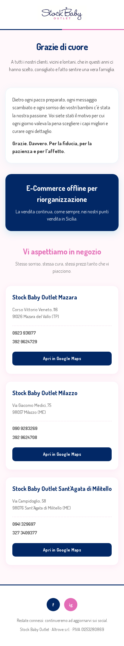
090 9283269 (24, 428)
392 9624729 (24, 341)
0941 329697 (24, 524)
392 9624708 (24, 437)
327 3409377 (24, 533)
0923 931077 (24, 333)
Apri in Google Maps (62, 358)
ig (71, 605)
